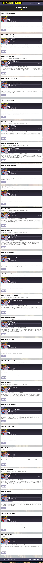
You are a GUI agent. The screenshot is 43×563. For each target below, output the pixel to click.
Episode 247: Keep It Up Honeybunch (8, 404)
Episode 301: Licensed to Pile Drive (8, 274)
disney (22, 36)
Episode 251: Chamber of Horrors (8, 317)
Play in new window (9, 44)
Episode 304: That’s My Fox (6, 209)
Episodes (34, 559)
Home (30, 559)
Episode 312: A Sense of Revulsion (8, 35)
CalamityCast (39, 559)
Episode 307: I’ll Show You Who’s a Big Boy (9, 143)
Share (15, 21)
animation (15, 36)
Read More (4, 29)
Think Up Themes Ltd (6, 559)
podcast (27, 36)
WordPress (13, 559)
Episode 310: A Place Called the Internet (9, 78)
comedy (20, 36)
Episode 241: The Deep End (6, 535)
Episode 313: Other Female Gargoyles (8, 13)
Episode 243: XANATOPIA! (6, 491)
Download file (3, 44)
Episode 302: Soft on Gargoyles (7, 252)
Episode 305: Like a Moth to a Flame (8, 187)
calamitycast (10, 36)
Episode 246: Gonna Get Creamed (7, 426)
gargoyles (24, 36)
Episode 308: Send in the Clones (7, 122)
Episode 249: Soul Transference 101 (8, 361)
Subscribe (12, 21)
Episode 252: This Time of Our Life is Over (9, 295)
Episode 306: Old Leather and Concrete (9, 165)
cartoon (18, 36)
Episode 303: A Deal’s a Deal (6, 230)
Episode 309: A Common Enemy (7, 100)
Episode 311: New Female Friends (7, 56)
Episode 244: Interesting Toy (7, 469)
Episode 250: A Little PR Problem (7, 339)
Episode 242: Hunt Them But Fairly (8, 513)
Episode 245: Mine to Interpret (7, 448)
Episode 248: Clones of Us (6, 382)
